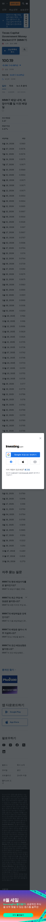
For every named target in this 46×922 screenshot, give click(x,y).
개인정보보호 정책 (25, 473)
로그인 (27, 469)
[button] (28, 3)
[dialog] (23, 461)
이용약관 (14, 473)
